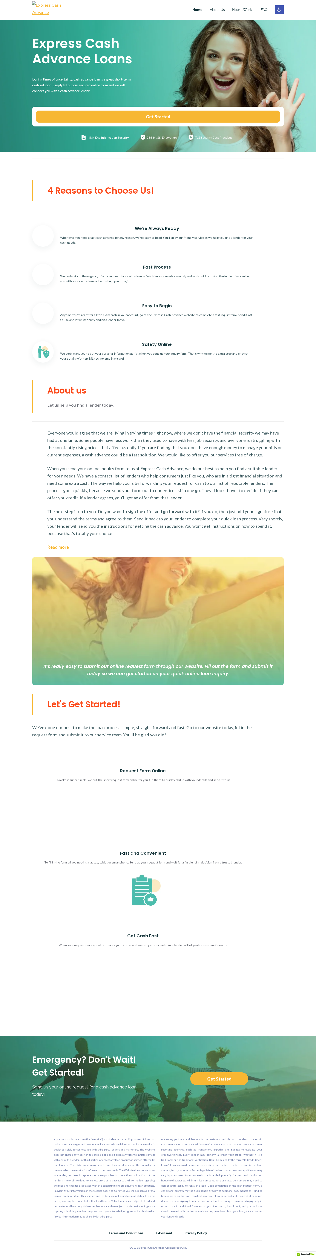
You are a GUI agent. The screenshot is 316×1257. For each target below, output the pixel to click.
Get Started (158, 116)
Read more (58, 547)
